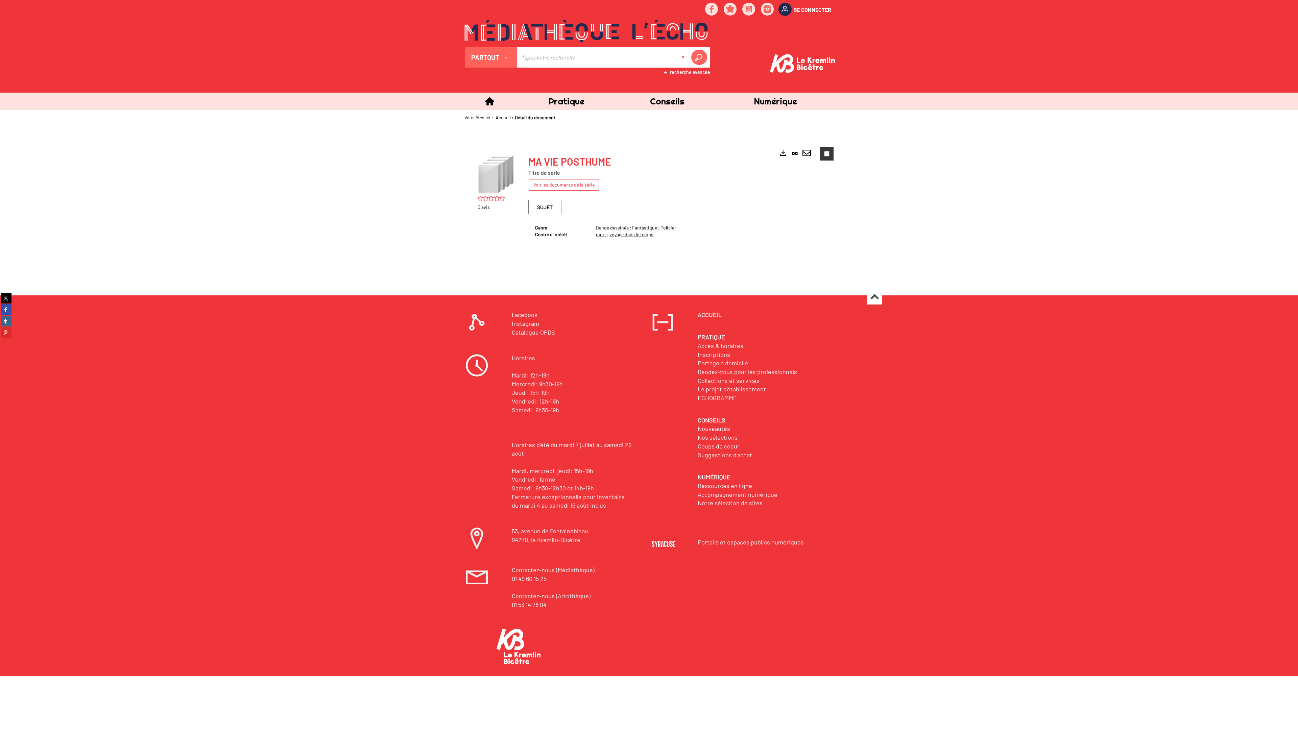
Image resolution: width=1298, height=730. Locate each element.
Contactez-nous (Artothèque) (551, 596)
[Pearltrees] (730, 10)
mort (601, 234)
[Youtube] (749, 10)
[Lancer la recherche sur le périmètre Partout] (700, 57)
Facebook (524, 314)
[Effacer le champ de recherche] (683, 57)
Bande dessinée (612, 227)
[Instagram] (767, 10)
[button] (566, 101)
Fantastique (644, 227)
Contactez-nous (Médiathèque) (553, 570)
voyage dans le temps (631, 234)
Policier (668, 227)
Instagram (525, 323)
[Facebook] (711, 10)
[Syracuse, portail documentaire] (586, 31)
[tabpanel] (630, 231)
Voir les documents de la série (564, 185)
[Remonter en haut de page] (874, 297)
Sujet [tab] (545, 207)
